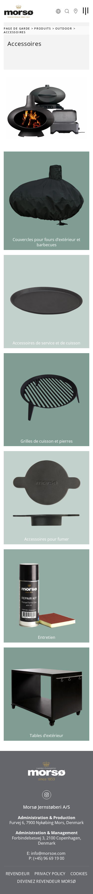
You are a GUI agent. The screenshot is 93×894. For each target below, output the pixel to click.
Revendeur (18, 873)
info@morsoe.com (48, 853)
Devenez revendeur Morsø (46, 881)
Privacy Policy (49, 873)
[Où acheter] (75, 11)
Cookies (78, 873)
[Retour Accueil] (18, 11)
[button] (58, 11)
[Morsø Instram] (46, 794)
